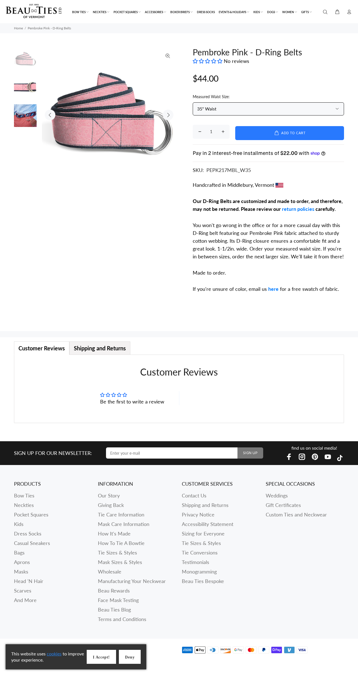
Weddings (277, 495)
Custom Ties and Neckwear (296, 514)
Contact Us (194, 495)
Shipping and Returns (205, 505)
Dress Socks (27, 533)
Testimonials (195, 562)
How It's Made (114, 533)
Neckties (24, 505)
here (273, 289)
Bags (19, 552)
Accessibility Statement (207, 524)
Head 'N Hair (28, 581)
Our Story (109, 495)
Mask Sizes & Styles (120, 562)
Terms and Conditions (122, 619)
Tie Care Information (121, 514)
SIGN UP (250, 453)
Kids (18, 524)
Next (168, 115)
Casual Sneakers (32, 543)
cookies (54, 653)
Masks (21, 571)
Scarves (22, 590)
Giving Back (111, 505)
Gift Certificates (283, 505)
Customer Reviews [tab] (41, 348)
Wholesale (109, 571)
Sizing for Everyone (203, 533)
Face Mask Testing (118, 600)
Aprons (22, 562)
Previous (50, 115)
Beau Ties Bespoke (203, 581)
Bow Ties (24, 495)
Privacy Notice (198, 514)
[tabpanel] (179, 389)
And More (25, 600)
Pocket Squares (31, 514)
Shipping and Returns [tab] (100, 348)
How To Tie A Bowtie (121, 543)
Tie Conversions (200, 552)
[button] (208, 61)
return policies (298, 209)
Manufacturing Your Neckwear (132, 581)
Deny (130, 657)
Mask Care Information (123, 524)
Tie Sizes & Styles (117, 552)
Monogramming (199, 571)
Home (18, 28)
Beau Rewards (114, 590)
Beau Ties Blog (114, 609)
